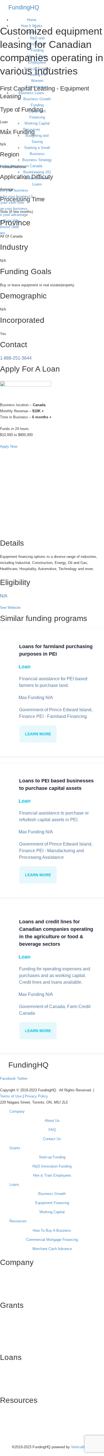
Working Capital (37, 123)
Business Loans (31, 93)
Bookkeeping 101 (37, 172)
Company (17, 1111)
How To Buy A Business (52, 1230)
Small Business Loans (37, 181)
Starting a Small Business (37, 151)
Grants (14, 1148)
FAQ (52, 1130)
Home (31, 20)
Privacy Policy (36, 1096)
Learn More (38, 734)
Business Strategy (37, 160)
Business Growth (52, 1194)
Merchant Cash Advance (52, 1249)
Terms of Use (11, 1096)
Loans (14, 1184)
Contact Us (52, 1139)
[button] (52, 1112)
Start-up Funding (52, 1157)
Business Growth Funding (37, 102)
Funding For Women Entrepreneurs (37, 81)
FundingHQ (23, 7)
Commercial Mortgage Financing (52, 1240)
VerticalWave (81, 1447)
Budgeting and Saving (37, 138)
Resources (18, 1221)
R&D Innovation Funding (52, 1166)
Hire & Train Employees (52, 1175)
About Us (52, 1121)
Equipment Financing (37, 114)
